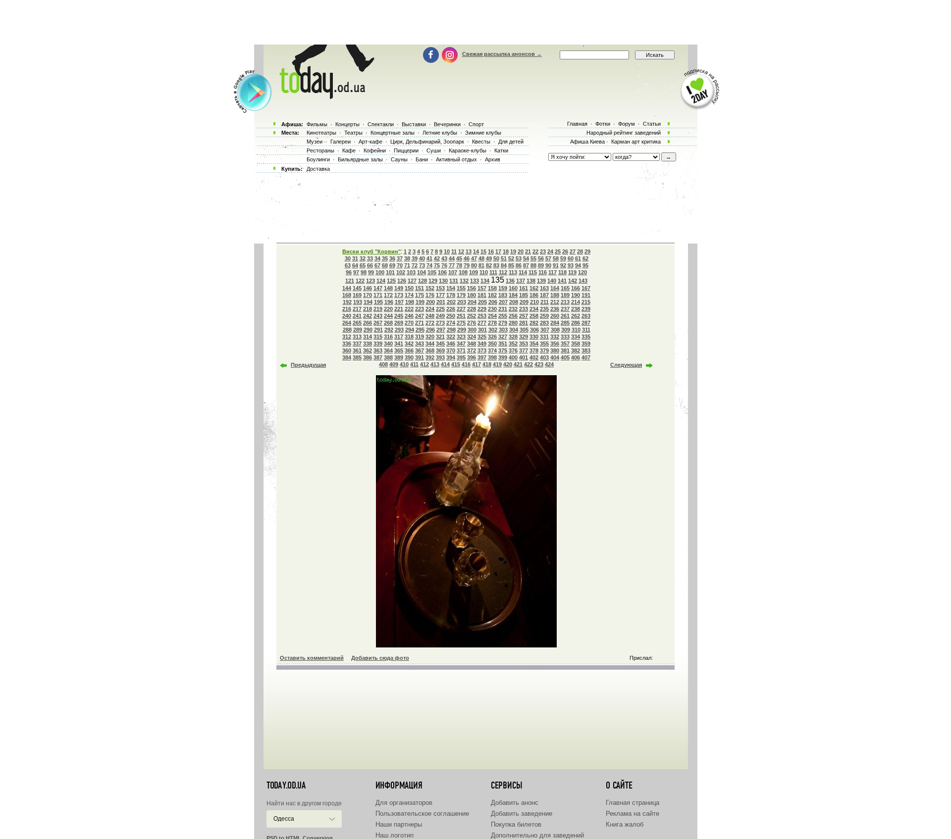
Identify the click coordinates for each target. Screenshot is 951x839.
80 (474, 265)
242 (367, 316)
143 (583, 281)
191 (585, 295)
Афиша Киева (587, 142)
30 (348, 258)
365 (398, 350)
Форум (626, 124)
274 (450, 323)
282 (533, 323)
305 (524, 330)
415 (455, 364)
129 (432, 281)
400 (513, 357)
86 (519, 265)
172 (388, 295)
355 (544, 343)
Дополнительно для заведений (537, 835)
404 (554, 357)
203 (461, 302)
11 (454, 251)
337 (357, 343)
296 (430, 330)
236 (554, 309)
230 (492, 309)
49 (489, 258)
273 (440, 323)
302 (492, 330)
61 (578, 258)
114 (523, 272)
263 (585, 316)
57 (548, 258)
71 (407, 265)
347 (461, 343)
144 (346, 288)
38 (407, 258)
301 (482, 330)
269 (398, 323)
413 (434, 364)
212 (554, 302)
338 (367, 343)
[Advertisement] (475, 22)
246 (409, 316)
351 (502, 343)
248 (429, 316)
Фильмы (317, 124)
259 (544, 316)
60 (571, 258)
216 (346, 309)
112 (503, 272)
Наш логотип (394, 835)
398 (492, 357)
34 (377, 258)
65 (363, 265)
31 (355, 258)
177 (440, 295)
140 (551, 281)
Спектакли (381, 124)
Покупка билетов (516, 824)
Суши (433, 150)
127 (412, 281)
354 (533, 343)
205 (482, 302)
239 (585, 309)
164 (554, 288)
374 (492, 350)
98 (364, 272)
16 (491, 251)
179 (461, 295)
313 (357, 337)
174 (409, 295)
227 (461, 309)
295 (420, 330)
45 (459, 258)
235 (544, 309)
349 (481, 343)
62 (585, 258)
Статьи (652, 124)
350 (492, 343)
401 (523, 357)
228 (471, 309)
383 (585, 350)
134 (484, 281)
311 (586, 330)
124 (380, 281)
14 (476, 251)
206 (492, 302)
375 (502, 350)
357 (565, 343)
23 (543, 251)
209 (524, 302)
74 (429, 265)
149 (398, 288)
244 (388, 316)
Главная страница (632, 802)
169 (357, 295)
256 (513, 316)
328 (513, 337)
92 (563, 265)
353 (523, 343)
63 (348, 265)
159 (502, 288)
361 (357, 350)
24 (550, 251)
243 (377, 316)
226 (450, 309)
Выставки (414, 124)
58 (556, 258)
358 (575, 343)
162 (533, 288)
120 (582, 272)
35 (385, 258)
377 (523, 350)
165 (565, 288)
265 (357, 323)
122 (360, 281)
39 (415, 258)
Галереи (340, 142)
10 (447, 251)
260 (554, 316)
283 (544, 323)
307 (544, 330)
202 (451, 302)
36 (392, 258)
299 (461, 330)
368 (429, 350)
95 (585, 265)
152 (429, 288)
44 (452, 258)
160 (513, 288)
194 (368, 302)
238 (575, 309)
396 (471, 357)
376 (513, 350)
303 (503, 330)
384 (346, 357)
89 (541, 265)
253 (481, 316)
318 (409, 337)
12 (461, 251)
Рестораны (320, 150)
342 (409, 343)
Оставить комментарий (312, 658)
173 (398, 295)
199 (420, 302)
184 (513, 295)
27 (573, 251)
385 (357, 357)
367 (419, 350)
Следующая (626, 365)
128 (422, 281)
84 (504, 265)
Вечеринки (447, 124)
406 (575, 357)
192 (347, 302)
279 (502, 323)
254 (492, 316)
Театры (353, 133)
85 (511, 265)
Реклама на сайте (632, 813)
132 (464, 281)
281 (523, 323)
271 (419, 323)
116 (542, 272)
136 (510, 281)
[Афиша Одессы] (324, 96)
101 (390, 272)
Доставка (318, 169)
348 (471, 343)
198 (409, 302)
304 (513, 330)
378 (533, 350)
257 (523, 316)
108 (463, 272)
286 (575, 323)
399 (502, 357)
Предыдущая (308, 365)
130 (443, 281)
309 (565, 330)
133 (474, 281)
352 (513, 343)
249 (440, 316)
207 (503, 302)
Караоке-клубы (467, 150)
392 (429, 357)
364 (388, 350)
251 (461, 316)
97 (356, 272)
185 (523, 295)
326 (492, 337)
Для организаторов (403, 802)
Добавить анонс (514, 802)
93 (571, 265)
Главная (577, 124)
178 (450, 295)
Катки (501, 150)
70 (400, 265)
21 (528, 251)
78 (459, 265)
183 (502, 295)
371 (461, 350)
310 (576, 330)
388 (388, 357)
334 (575, 337)
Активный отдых (456, 159)
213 (565, 302)
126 (401, 281)
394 (450, 357)
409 (393, 364)
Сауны (399, 159)
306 (534, 330)
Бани (422, 159)
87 (526, 265)
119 (572, 272)
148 (388, 288)
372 (471, 350)
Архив (492, 159)
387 (377, 357)
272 (429, 323)
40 (422, 258)
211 (544, 302)
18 (506, 251)
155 (461, 288)
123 (370, 281)
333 (565, 337)
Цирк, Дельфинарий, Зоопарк (427, 142)
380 (554, 350)
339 (377, 343)
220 (388, 309)
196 (388, 302)
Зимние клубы (483, 133)
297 (440, 330)
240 (346, 316)
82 (489, 265)
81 (481, 265)
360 (346, 350)
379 (544, 350)
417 (476, 364)
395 (461, 357)
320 (429, 337)
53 (519, 258)
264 (346, 323)
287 (585, 323)
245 (398, 316)
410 (404, 364)
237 (565, 309)
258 (533, 316)
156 (471, 288)
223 (419, 309)
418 (486, 364)
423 (538, 364)
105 (431, 272)
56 (541, 258)
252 (471, 316)
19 (513, 251)
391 (419, 357)
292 (388, 330)
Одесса (283, 818)
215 (585, 302)
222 (409, 309)
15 (483, 251)
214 (575, 302)
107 (452, 272)
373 (481, 350)
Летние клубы (440, 133)
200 (430, 302)
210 (534, 302)
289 (357, 330)
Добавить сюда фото (380, 658)
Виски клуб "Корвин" (371, 251)
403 (544, 357)
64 (355, 265)
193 (357, 302)
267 (377, 323)
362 (367, 350)
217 (357, 309)
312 (346, 337)
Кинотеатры (321, 133)
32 (363, 258)
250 (450, 316)
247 (419, 316)
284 (554, 323)
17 (498, 251)
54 (526, 258)
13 (469, 251)
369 (440, 350)
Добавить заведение (521, 813)
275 (461, 323)
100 (379, 272)
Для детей (511, 142)
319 (419, 337)
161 (523, 288)
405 (565, 357)
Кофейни (375, 150)
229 (481, 309)
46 (467, 258)
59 (563, 258)
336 (346, 343)
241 (357, 316)
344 (429, 343)
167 (585, 288)
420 (507, 364)
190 (575, 295)
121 (349, 281)
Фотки (602, 124)
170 (367, 295)
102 (400, 272)
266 (367, 323)
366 (409, 350)
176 (429, 295)
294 (409, 330)
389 (398, 357)
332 (554, 337)
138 (531, 281)
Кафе (349, 150)
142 (572, 281)
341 (398, 343)
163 (544, 288)
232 (513, 309)
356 (554, 343)
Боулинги (318, 159)
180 (471, 295)
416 (466, 364)
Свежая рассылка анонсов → (502, 54)
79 (467, 265)
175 (419, 295)
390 (409, 357)
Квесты (481, 142)
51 (504, 258)
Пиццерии (406, 150)
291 (378, 330)
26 (565, 251)
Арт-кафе (370, 142)
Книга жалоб (624, 824)
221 (398, 309)
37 (400, 258)
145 (357, 288)
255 (502, 316)
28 (580, 251)
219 (377, 309)
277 (481, 323)
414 (445, 364)
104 (421, 272)
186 (533, 295)
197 (399, 302)
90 (548, 265)
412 (424, 364)
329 (523, 337)
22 (535, 251)
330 (533, 337)
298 (451, 330)
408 (383, 364)
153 (440, 288)
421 (518, 364)
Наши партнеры (398, 824)
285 (565, 323)
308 (555, 330)
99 (371, 272)
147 (377, 288)
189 (565, 295)
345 (440, 343)
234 (533, 309)
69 (392, 265)
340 (388, 343)
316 (388, 337)
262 (575, 316)
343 (419, 343)
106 (442, 272)
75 (437, 265)
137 (520, 281)
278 (492, 323)
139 (541, 281)
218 (367, 309)
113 (513, 272)
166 (575, 288)
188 (554, 295)
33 (370, 258)
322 (450, 337)
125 (391, 281)
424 (549, 364)
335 (585, 337)
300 (472, 330)
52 (511, 258)
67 (377, 265)
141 (562, 281)
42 (437, 258)
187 (544, 295)
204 (472, 302)
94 (578, 265)
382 (575, 350)
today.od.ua (286, 785)
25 (558, 251)
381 (565, 350)
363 (377, 350)
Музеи (314, 142)
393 (440, 357)
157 (481, 288)
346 (450, 343)
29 (587, 251)
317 (398, 337)
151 (419, 288)
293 (399, 330)
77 (452, 265)
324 (471, 337)
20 (521, 251)
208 (513, 302)
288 (347, 330)
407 (585, 357)
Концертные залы (392, 133)
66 (370, 265)
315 (377, 337)
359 (585, 343)
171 (377, 295)
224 (429, 309)
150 (409, 288)
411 (414, 364)
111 (493, 272)
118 (562, 272)
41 (429, 258)
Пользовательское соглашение (422, 813)
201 (440, 302)
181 (481, 295)
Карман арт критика (636, 142)
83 (496, 265)
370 (450, 350)
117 (552, 272)
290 (368, 330)
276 (471, 323)
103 (411, 272)
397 (481, 357)
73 (422, 265)
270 (409, 323)
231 (502, 309)
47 (474, 258)
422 (528, 364)
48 (481, 258)
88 (533, 265)
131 (453, 281)
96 (349, 272)
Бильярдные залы (360, 159)
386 (367, 357)
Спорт (476, 124)
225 (440, 309)
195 (378, 302)
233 (523, 309)
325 (481, 337)
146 (367, 288)
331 (544, 337)
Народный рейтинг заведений (623, 133)
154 (450, 288)
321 (440, 337)
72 (415, 265)
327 (502, 337)
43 (444, 258)
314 (367, 337)
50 (496, 258)
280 (513, 323)
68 (385, 265)
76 (444, 265)
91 (556, 265)
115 (532, 272)
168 (346, 295)
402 (533, 357)
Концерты (347, 124)
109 (473, 272)
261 (565, 316)
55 (533, 258)
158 (492, 288)
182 (492, 295)
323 (461, 337)
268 (388, 323)
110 (483, 272)
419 (497, 364)
